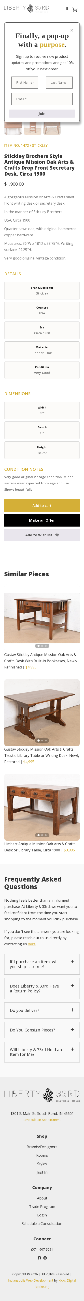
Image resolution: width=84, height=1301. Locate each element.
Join (42, 113)
